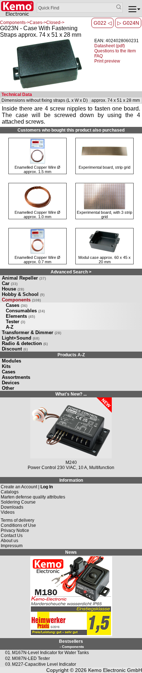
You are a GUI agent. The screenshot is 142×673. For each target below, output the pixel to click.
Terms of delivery (17, 520)
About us (9, 540)
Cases (16, 305)
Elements (20, 316)
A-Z (9, 327)
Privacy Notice (15, 530)
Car (9, 283)
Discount (15, 349)
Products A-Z (71, 354)
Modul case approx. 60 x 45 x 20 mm (104, 259)
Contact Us (12, 535)
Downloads (12, 507)
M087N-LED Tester (31, 658)
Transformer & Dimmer (31, 332)
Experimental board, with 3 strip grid (104, 214)
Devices (10, 382)
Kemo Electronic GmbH (115, 670)
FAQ (98, 56)
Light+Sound (20, 338)
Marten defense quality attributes (33, 497)
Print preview (107, 61)
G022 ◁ (103, 23)
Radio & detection (25, 343)
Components (21, 300)
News (71, 552)
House (13, 289)
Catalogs (10, 491)
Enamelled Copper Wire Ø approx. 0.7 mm (37, 259)
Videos (8, 512)
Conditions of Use (18, 525)
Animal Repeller (24, 278)
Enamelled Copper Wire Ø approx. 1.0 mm (37, 214)
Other (8, 388)
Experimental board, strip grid (104, 167)
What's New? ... (71, 394)
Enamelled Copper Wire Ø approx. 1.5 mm (37, 169)
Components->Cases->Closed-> (32, 22)
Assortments (16, 377)
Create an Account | (27, 486)
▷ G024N (128, 23)
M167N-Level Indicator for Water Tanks (50, 652)
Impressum (12, 545)
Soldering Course (18, 502)
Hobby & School (23, 294)
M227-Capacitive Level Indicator (44, 664)
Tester (15, 321)
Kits (6, 366)
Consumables (25, 310)
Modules (11, 361)
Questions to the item (115, 50)
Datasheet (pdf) (109, 45)
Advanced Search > (71, 272)
